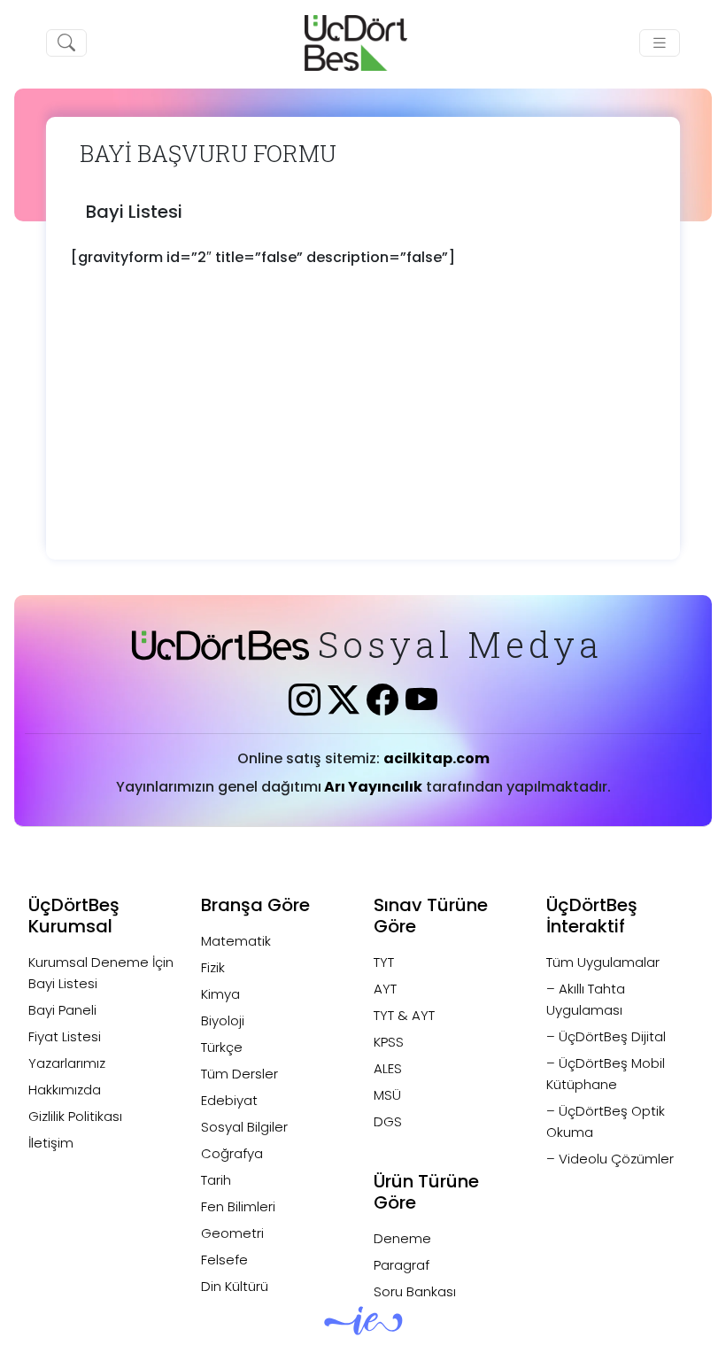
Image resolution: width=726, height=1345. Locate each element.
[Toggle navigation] (659, 43)
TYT (384, 962)
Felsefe (224, 1259)
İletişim (50, 1142)
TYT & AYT (404, 1015)
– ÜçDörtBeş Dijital (606, 1036)
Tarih (216, 1180)
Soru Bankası (415, 1291)
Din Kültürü (234, 1286)
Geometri (232, 1233)
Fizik (213, 967)
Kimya (220, 994)
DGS (388, 1121)
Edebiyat (229, 1100)
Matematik (236, 940)
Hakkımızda (64, 1089)
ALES (388, 1068)
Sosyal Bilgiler (244, 1126)
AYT (385, 988)
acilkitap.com (436, 758)
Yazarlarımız (66, 1063)
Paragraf (401, 1265)
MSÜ (387, 1095)
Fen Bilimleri (238, 1206)
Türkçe (222, 1047)
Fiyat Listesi (64, 1036)
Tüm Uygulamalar (603, 962)
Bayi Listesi (134, 211)
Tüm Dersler (239, 1073)
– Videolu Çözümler (610, 1158)
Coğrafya (232, 1153)
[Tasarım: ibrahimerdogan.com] (363, 1327)
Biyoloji (222, 1020)
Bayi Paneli (62, 1010)
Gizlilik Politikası (75, 1116)
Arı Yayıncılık (371, 787)
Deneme (402, 1238)
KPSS (389, 1041)
